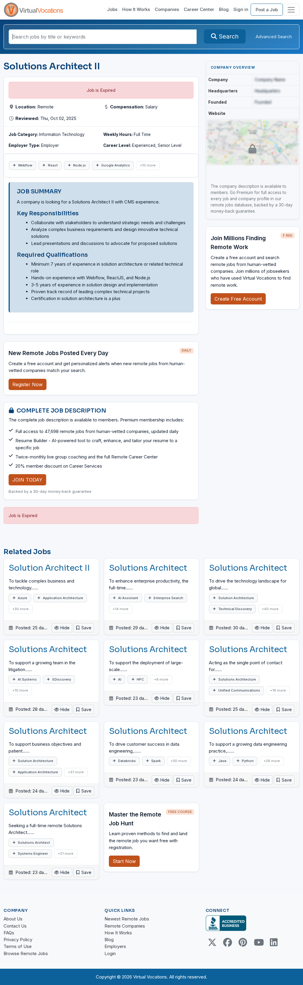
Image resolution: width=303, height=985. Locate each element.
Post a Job (267, 9)
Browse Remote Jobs (26, 953)
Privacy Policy (18, 939)
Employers (115, 946)
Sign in (240, 9)
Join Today (27, 480)
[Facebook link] (227, 942)
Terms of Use (18, 946)
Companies (167, 9)
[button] (83, 627)
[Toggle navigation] (291, 10)
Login (110, 953)
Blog (224, 9)
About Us (13, 919)
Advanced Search (274, 36)
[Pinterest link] (242, 942)
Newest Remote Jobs (126, 919)
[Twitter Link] (212, 942)
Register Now (27, 384)
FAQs (9, 933)
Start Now (124, 861)
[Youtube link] (258, 942)
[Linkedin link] (273, 942)
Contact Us (15, 926)
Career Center (199, 9)
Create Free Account (238, 299)
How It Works (136, 9)
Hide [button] (64, 627)
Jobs (112, 9)
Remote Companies (124, 926)
